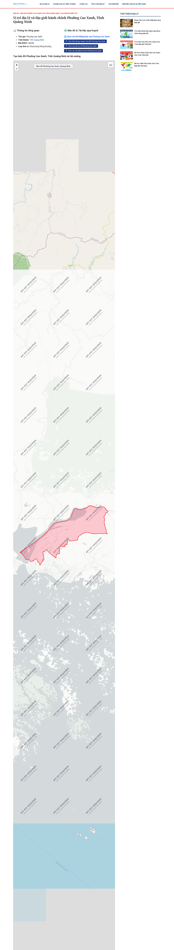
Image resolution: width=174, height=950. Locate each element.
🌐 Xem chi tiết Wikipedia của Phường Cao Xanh (87, 36)
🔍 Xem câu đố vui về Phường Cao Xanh (81, 46)
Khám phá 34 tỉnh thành (64, 4)
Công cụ (83, 4)
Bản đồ (16, 13)
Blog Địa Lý (45, 4)
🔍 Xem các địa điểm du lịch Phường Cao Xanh (83, 51)
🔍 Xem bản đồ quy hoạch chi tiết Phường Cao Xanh (85, 41)
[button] (16, 65)
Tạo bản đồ (113, 4)
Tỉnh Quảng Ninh (37, 40)
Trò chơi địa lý (98, 4)
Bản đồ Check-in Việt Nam (134, 4)
